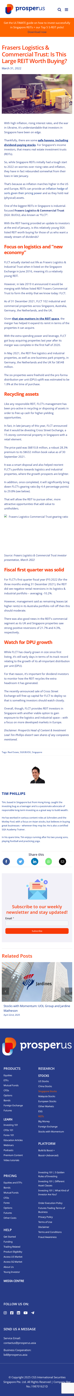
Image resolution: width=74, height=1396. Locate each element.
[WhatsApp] (48, 861)
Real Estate (13, 752)
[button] (5, 991)
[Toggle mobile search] (59, 9)
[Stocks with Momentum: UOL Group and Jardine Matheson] (37, 982)
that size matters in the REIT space (35, 318)
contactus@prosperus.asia (20, 1343)
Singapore (37, 752)
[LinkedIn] (34, 861)
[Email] (62, 861)
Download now (37, 32)
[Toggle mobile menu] (67, 9)
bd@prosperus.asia (15, 1354)
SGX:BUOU (25, 752)
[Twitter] (20, 861)
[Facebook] (6, 861)
